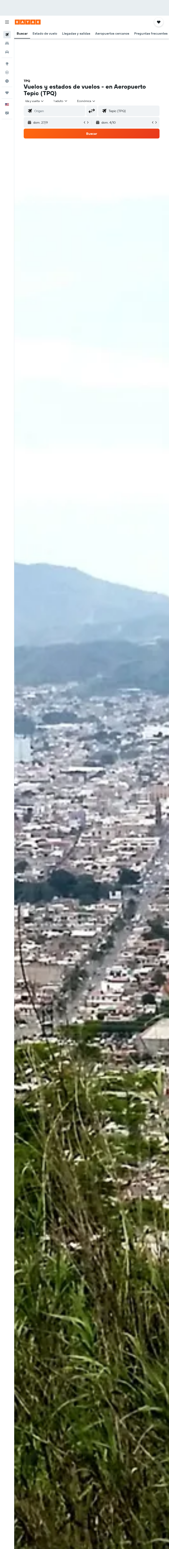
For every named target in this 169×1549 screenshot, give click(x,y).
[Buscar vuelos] (7, 35)
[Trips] (7, 93)
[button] (7, 22)
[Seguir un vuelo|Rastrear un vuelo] (7, 72)
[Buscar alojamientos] (7, 43)
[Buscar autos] (7, 52)
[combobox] (86, 101)
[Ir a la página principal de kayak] (28, 22)
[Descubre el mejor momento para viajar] (7, 81)
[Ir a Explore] (7, 64)
